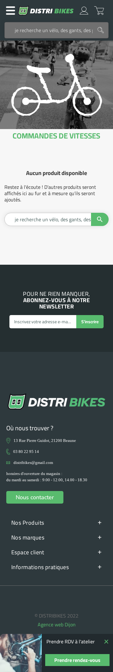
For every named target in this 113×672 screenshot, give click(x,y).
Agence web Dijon (57, 624)
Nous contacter (35, 497)
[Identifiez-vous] (84, 10)
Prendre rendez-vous (77, 660)
